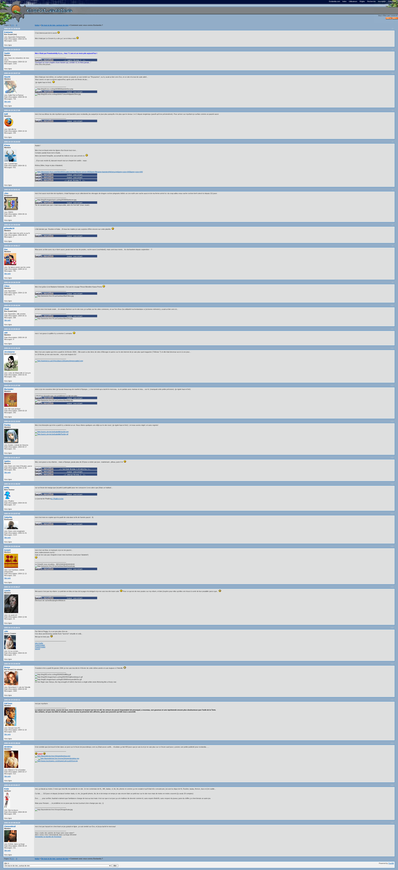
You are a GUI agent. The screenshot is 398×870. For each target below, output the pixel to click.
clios (6, 193)
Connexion (392, 1)
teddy (6, 488)
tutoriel (37, 649)
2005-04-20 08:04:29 (12, 823)
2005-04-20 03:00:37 (12, 785)
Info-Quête (39, 643)
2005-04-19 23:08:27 (12, 587)
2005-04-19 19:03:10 (12, 50)
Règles (362, 1)
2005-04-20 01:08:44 (12, 743)
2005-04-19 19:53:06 (12, 225)
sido (6, 631)
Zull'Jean (8, 703)
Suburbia (8, 517)
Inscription (382, 1)
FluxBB (391, 863)
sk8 (5, 333)
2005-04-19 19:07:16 (12, 73)
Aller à (6, 863)
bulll (6, 114)
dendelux (8, 747)
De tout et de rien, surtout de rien (54, 25)
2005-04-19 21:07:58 (12, 385)
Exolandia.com (334, 1)
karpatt (7, 550)
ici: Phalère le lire (57, 499)
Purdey (7, 425)
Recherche (371, 1)
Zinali (6, 309)
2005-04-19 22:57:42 (12, 514)
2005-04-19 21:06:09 (12, 348)
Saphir (7, 53)
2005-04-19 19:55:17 (12, 246)
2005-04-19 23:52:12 (12, 700)
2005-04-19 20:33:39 (12, 282)
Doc (6, 249)
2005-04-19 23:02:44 (12, 546)
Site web (7, 101)
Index (344, 1)
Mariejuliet (8, 389)
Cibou (6, 286)
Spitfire (7, 461)
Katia (6, 789)
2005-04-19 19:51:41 (12, 190)
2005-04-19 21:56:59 (12, 484)
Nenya (7, 667)
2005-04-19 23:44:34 (12, 664)
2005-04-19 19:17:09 (12, 110)
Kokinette (8, 32)
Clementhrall (10, 826)
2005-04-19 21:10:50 (12, 421)
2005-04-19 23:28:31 (12, 628)
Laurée (7, 591)
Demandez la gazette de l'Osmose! (48, 837)
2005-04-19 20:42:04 (12, 305)
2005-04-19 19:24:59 (12, 142)
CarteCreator (40, 645)
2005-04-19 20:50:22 (12, 329)
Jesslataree (9, 352)
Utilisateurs (353, 1)
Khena (7, 145)
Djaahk (7, 77)
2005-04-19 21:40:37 (12, 458)
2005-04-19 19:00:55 (12, 29)
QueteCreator (40, 647)
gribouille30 (9, 228)
